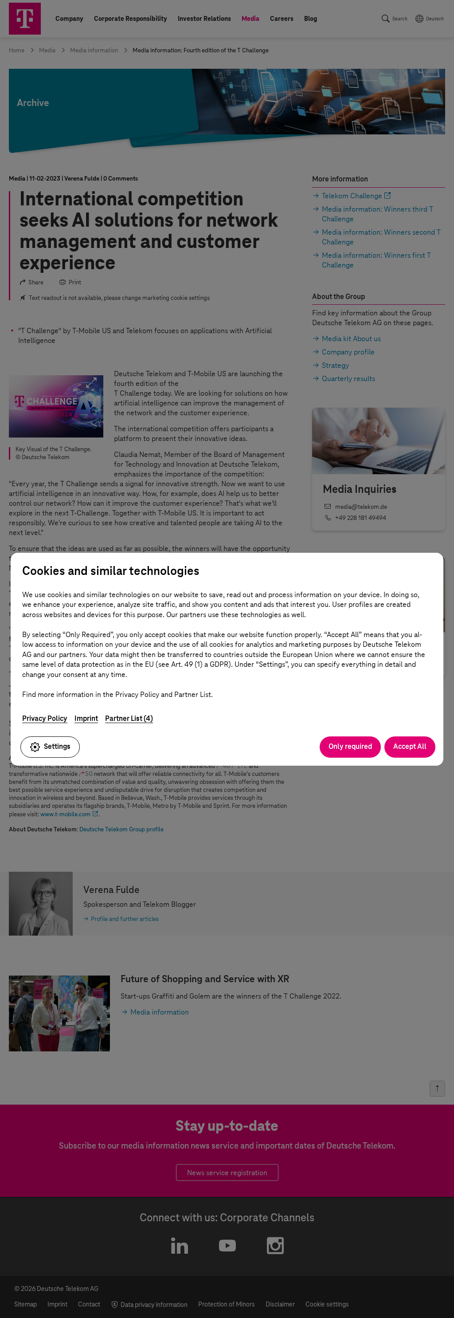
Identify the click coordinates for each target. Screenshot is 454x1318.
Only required (350, 746)
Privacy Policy (44, 718)
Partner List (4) (129, 718)
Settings (57, 746)
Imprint (86, 718)
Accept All (410, 746)
